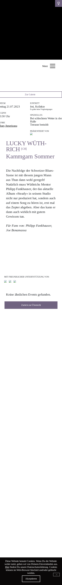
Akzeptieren (31, 578)
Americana (11, 125)
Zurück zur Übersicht (31, 305)
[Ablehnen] (56, 574)
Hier (7, 567)
